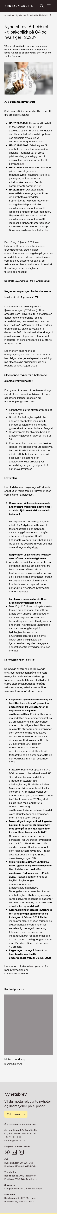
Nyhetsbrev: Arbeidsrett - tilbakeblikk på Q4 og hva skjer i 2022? (34, 15)
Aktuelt (7, 15)
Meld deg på (13, 1114)
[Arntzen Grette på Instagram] (21, 1152)
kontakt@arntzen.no (14, 1140)
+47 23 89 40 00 (12, 1137)
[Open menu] (48, 5)
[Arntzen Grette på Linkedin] (14, 1152)
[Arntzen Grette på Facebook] (7, 1152)
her (41, 141)
